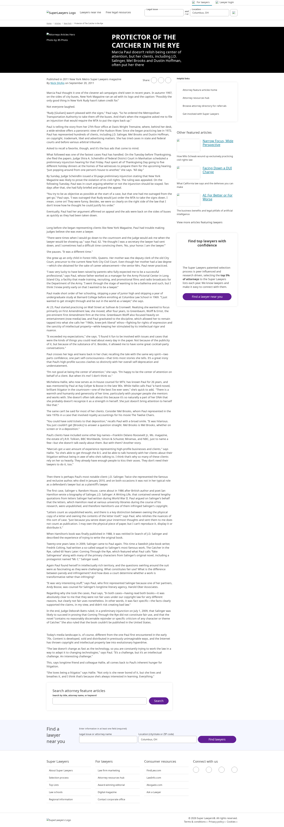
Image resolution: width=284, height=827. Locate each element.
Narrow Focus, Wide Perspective (218, 143)
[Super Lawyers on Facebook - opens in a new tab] (196, 770)
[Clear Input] (180, 12)
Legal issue (152, 9)
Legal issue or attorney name (95, 734)
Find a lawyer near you (207, 297)
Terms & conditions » (196, 821)
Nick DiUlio (57, 83)
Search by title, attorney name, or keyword (75, 695)
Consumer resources (160, 761)
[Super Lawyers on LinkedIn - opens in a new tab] (234, 770)
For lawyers (104, 761)
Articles (58, 23)
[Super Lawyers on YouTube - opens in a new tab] (222, 770)
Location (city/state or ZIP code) (156, 734)
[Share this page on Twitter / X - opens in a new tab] (161, 80)
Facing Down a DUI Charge (217, 170)
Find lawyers (217, 739)
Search (158, 701)
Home (49, 23)
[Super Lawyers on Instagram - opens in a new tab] (209, 770)
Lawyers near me (90, 12)
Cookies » (232, 821)
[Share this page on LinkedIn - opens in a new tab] (168, 80)
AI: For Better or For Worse (218, 197)
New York (67, 23)
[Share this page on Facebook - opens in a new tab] (154, 80)
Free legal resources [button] (118, 12)
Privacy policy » (217, 821)
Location (196, 9)
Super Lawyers (58, 761)
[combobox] (164, 12)
